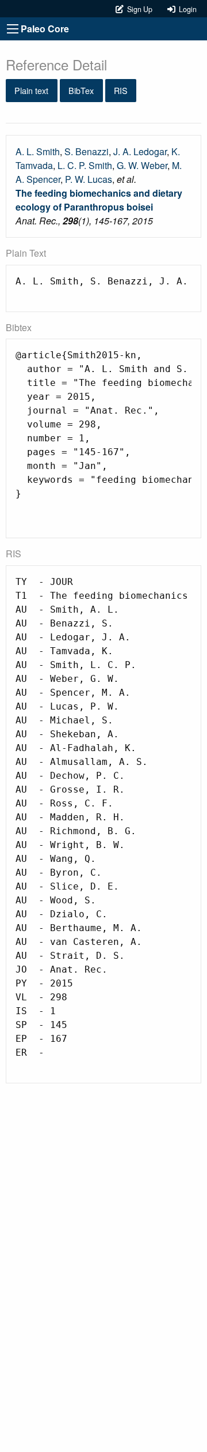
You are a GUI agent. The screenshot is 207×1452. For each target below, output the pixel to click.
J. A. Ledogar (140, 151)
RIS (121, 90)
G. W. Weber (142, 165)
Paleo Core (45, 28)
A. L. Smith (38, 151)
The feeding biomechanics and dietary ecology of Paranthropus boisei (99, 199)
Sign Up (139, 9)
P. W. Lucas (88, 179)
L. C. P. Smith (84, 165)
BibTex (81, 90)
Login (186, 9)
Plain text (31, 90)
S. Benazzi (86, 151)
